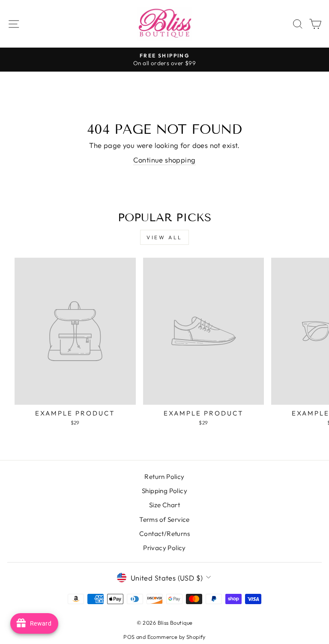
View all (164, 237)
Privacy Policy (164, 548)
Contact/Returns (164, 534)
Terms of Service (164, 519)
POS (129, 636)
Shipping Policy (164, 491)
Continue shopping (164, 159)
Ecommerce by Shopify (176, 636)
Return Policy (164, 476)
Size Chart (164, 505)
